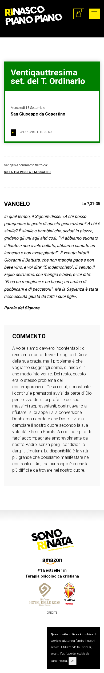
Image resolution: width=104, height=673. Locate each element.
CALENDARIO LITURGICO (31, 132)
